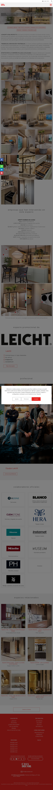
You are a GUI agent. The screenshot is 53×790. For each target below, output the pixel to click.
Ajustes (16, 399)
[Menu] (50, 4)
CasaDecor (4, 4)
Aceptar (36, 399)
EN (45, 1)
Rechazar (26, 399)
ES (42, 1)
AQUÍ (8, 392)
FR (47, 1)
